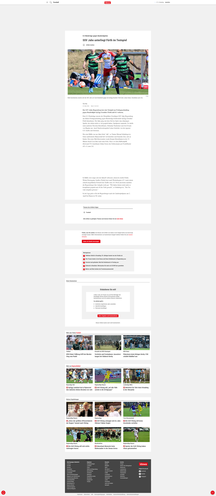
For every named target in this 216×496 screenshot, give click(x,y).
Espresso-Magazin (71, 488)
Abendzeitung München (72, 478)
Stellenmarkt (123, 471)
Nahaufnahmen (108, 476)
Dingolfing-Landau (91, 476)
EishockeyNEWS (71, 479)
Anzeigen (122, 474)
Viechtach (89, 472)
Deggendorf (89, 479)
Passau (88, 481)
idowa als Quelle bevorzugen (91, 241)
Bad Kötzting (90, 471)
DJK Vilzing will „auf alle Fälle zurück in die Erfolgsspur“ (106, 389)
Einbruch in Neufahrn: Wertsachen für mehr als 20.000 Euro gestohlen (105, 265)
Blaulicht (107, 465)
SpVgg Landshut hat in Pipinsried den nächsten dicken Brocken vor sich (79, 389)
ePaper (122, 464)
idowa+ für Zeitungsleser (126, 465)
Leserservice (123, 469)
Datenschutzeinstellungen (133, 494)
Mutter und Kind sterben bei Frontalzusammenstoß (99, 269)
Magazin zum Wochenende (73, 476)
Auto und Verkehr (109, 483)
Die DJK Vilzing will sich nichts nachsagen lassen (77, 447)
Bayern (106, 464)
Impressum (80, 494)
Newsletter (69, 469)
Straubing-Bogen (91, 464)
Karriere (69, 467)
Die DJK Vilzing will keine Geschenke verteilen (133, 422)
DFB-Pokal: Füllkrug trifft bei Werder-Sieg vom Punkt (79, 355)
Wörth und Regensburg (92, 469)
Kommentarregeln (71, 471)
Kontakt (69, 465)
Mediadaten (109, 494)
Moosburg (89, 478)
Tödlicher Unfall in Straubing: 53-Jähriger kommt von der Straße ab (104, 255)
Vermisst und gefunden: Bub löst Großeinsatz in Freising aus (102, 262)
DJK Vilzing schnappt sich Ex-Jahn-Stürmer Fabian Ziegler (108, 422)
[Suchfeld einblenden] (51, 2)
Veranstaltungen (124, 478)
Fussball (56, 2)
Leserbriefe (69, 472)
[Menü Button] (47, 2)
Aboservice (122, 467)
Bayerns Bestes (70, 485)
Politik (106, 472)
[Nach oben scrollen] (213, 492)
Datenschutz (87, 494)
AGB (92, 494)
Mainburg (89, 474)
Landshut (89, 465)
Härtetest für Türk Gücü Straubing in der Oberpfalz (135, 389)
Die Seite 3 (107, 469)
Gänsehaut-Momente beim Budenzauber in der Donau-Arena (106, 447)
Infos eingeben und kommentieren (108, 316)
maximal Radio (70, 481)
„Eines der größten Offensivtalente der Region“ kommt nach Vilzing (79, 422)
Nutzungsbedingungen (99, 494)
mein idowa (120, 219)
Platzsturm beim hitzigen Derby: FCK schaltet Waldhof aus (135, 355)
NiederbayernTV (71, 483)
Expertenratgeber (71, 487)
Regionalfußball (76, 366)
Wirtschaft (107, 478)
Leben (106, 479)
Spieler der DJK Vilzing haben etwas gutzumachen (134, 447)
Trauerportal (123, 472)
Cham (88, 467)
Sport (106, 467)
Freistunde (107, 474)
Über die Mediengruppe (72, 474)
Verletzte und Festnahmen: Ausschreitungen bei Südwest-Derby (108, 355)
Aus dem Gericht (109, 471)
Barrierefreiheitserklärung (119, 494)
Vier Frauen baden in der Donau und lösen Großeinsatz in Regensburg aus (106, 259)
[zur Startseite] (144, 463)
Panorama (107, 481)
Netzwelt (107, 485)
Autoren (69, 464)
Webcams (122, 476)
